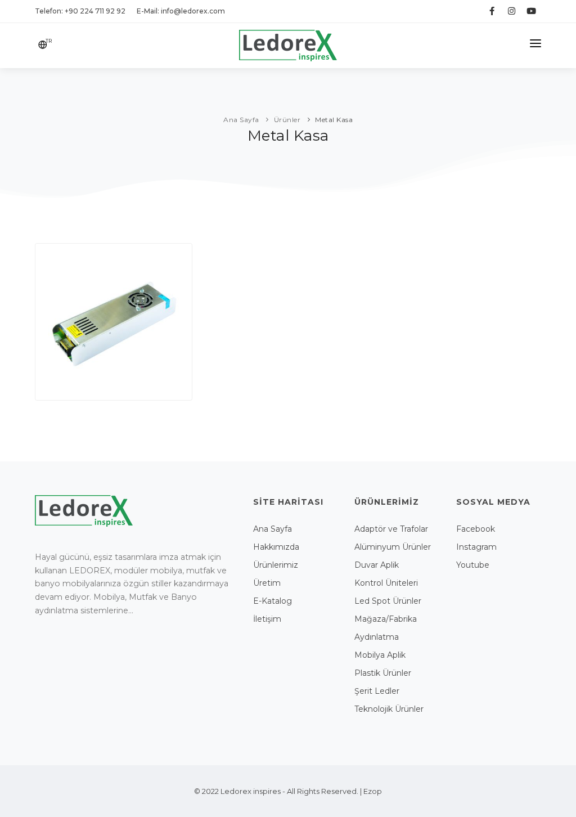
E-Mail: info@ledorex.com (181, 11)
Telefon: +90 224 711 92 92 (80, 11)
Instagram (476, 547)
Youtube (472, 565)
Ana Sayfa (272, 529)
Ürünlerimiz (275, 565)
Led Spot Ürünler (387, 601)
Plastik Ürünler (382, 673)
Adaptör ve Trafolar (391, 529)
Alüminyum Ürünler (392, 547)
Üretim (267, 583)
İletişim (267, 619)
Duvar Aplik (376, 565)
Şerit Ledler (376, 691)
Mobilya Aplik (380, 655)
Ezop (372, 791)
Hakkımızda (276, 547)
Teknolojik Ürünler (389, 709)
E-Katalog (272, 601)
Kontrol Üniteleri (386, 583)
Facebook (475, 529)
